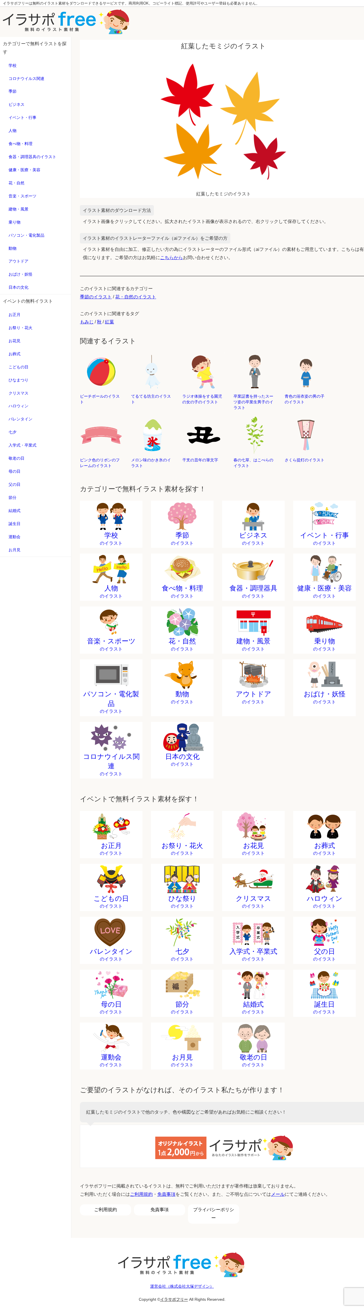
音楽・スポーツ (22, 196)
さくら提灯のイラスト (304, 460)
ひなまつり (18, 380)
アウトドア (18, 261)
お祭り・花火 (20, 327)
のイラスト (111, 538)
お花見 (14, 340)
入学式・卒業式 (22, 445)
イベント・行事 (22, 117)
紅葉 (109, 321)
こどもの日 (18, 367)
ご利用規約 (141, 1194)
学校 (12, 65)
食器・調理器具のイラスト (32, 156)
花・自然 (16, 183)
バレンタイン (20, 419)
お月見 (14, 550)
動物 (12, 248)
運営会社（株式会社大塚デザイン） (182, 1286)
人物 (12, 130)
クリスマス (18, 393)
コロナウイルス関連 (26, 78)
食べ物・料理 (20, 143)
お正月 (14, 314)
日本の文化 (18, 287)
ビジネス (16, 104)
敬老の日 (16, 458)
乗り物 (14, 222)
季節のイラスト (96, 296)
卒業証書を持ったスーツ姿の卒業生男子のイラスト (253, 402)
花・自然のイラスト (135, 296)
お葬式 (14, 354)
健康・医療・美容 (24, 170)
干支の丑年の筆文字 (200, 460)
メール (278, 1194)
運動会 (14, 536)
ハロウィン (18, 406)
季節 (12, 91)
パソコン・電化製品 (26, 235)
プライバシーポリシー (213, 1213)
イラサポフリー (174, 1299)
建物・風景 (18, 209)
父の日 (14, 484)
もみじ (87, 321)
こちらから (171, 257)
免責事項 (166, 1194)
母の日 (14, 471)
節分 (12, 497)
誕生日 (14, 523)
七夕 (12, 432)
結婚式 (14, 510)
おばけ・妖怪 (20, 274)
